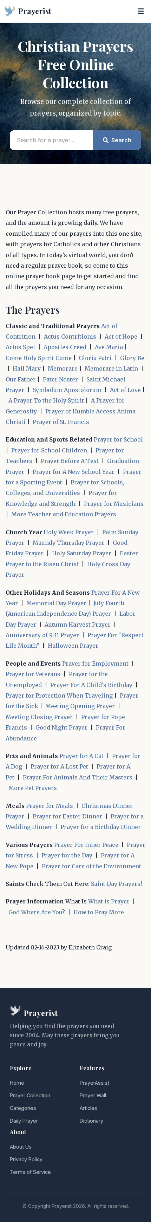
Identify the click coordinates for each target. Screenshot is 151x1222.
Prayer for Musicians (114, 503)
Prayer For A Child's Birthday (91, 684)
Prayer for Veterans (33, 674)
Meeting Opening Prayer (80, 706)
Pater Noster (60, 379)
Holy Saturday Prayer (81, 553)
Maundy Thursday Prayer (68, 542)
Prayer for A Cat (81, 755)
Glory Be (132, 357)
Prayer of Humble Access (80, 411)
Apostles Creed (65, 347)
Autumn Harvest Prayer (78, 624)
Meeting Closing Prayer (39, 716)
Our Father (21, 379)
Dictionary (91, 1121)
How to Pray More (98, 912)
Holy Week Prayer (69, 532)
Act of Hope (121, 336)
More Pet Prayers (32, 787)
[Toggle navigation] (141, 11)
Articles (88, 1108)
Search (120, 140)
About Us (21, 1147)
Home (17, 1083)
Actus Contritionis (70, 336)
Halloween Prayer (73, 645)
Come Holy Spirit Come (39, 357)
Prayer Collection (30, 1095)
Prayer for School (118, 439)
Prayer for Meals (49, 805)
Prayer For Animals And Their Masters (77, 777)
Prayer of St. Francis (61, 421)
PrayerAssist (94, 1083)
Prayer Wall (93, 1095)
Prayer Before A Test (70, 460)
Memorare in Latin (111, 368)
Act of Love (125, 389)
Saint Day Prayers (115, 883)
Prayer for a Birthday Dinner (100, 826)
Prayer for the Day (66, 855)
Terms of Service (30, 1172)
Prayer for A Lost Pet (59, 766)
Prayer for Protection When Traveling (59, 695)
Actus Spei (20, 347)
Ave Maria (109, 347)
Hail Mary (27, 368)
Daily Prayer (24, 1121)
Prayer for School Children (49, 450)
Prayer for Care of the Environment (91, 866)
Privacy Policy (26, 1159)
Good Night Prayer (61, 727)
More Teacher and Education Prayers (63, 514)
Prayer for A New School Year (73, 471)
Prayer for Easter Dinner (67, 816)
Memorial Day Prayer (56, 603)
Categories (23, 1108)
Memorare (63, 368)
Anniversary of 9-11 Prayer (42, 635)
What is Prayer (109, 901)
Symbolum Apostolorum (67, 389)
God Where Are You (35, 912)
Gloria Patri (95, 357)
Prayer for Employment (95, 663)
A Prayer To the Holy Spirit (46, 400)
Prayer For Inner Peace (86, 844)
